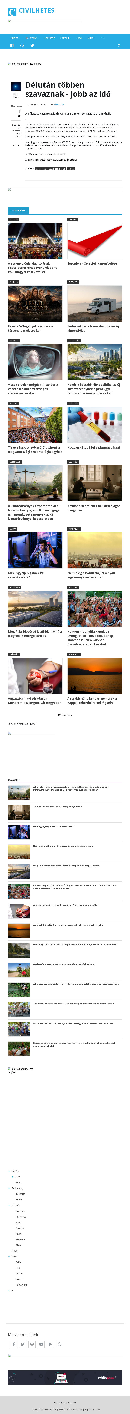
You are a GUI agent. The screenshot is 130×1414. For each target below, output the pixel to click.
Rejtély (19, 1273)
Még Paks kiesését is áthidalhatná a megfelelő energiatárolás (35, 633)
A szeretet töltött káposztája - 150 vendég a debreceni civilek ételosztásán (73, 1003)
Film (18, 1176)
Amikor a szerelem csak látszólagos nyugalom (93, 508)
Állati (18, 1245)
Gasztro (20, 1227)
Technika (20, 1193)
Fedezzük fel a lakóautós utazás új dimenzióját (93, 328)
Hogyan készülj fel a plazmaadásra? (93, 447)
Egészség (73, 403)
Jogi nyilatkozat (61, 1410)
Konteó (19, 1279)
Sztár (18, 1262)
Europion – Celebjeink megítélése (92, 263)
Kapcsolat (89, 1410)
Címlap (35, 1410)
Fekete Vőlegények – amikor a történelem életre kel (30, 328)
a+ (17, 145)
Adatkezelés (76, 1410)
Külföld (14, 219)
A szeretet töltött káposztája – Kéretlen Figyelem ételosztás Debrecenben (73, 1023)
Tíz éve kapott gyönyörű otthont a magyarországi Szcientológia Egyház (35, 449)
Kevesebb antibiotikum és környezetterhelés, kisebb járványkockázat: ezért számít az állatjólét (74, 1044)
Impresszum (46, 1410)
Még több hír (64, 715)
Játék (18, 1233)
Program (20, 1210)
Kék (18, 1267)
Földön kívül (22, 1284)
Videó (90, 37)
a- (14, 145)
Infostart (71, 159)
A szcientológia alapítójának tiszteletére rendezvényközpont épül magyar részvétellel (32, 267)
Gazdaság (49, 37)
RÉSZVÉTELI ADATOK (56, 169)
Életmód (64, 37)
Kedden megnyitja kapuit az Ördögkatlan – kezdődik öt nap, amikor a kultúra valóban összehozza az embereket (90, 637)
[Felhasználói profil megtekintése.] (16, 86)
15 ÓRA (71, 169)
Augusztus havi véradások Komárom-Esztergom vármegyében (34, 700)
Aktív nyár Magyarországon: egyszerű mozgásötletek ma (63, 964)
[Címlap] (12, 12)
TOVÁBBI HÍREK (20, 210)
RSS (98, 1410)
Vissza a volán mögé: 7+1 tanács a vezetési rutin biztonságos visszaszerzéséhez (33, 389)
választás (41, 169)
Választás (59, 104)
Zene (18, 1182)
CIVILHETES (37, 10)
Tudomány (31, 37)
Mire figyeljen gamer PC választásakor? (26, 575)
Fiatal (79, 37)
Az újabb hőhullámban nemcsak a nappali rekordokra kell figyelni (92, 700)
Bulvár (72, 219)
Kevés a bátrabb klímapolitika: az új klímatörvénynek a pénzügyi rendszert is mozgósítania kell (93, 389)
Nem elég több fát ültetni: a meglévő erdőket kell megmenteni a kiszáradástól (75, 944)
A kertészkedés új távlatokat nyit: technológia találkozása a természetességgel (76, 983)
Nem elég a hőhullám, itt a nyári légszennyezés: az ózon (91, 575)
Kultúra (14, 37)
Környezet (15, 462)
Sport (18, 1222)
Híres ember (16, 95)
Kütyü (13, 529)
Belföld (14, 403)
